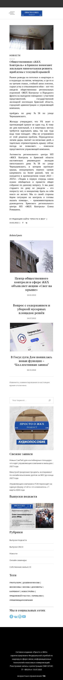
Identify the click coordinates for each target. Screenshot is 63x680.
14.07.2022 (31, 318)
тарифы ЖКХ (37, 596)
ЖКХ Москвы (15, 587)
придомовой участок (20, 596)
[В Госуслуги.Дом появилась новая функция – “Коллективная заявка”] (31, 337)
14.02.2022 (14, 223)
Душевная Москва (31, 583)
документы (37, 587)
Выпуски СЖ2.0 (16, 547)
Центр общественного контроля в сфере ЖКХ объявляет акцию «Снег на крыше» (31, 284)
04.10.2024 (31, 370)
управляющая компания (21, 600)
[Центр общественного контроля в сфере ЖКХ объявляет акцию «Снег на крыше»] (31, 256)
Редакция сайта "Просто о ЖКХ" (29, 219)
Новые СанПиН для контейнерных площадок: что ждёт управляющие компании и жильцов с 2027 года (31, 463)
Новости (15, 55)
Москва (26, 587)
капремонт (15, 591)
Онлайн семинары (18, 560)
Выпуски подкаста (18, 540)
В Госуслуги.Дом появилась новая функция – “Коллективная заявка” (31, 361)
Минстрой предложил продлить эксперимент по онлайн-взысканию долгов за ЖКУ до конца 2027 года (31, 475)
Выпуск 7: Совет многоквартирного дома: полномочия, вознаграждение (31, 512)
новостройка (28, 591)
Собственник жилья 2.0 (20, 567)
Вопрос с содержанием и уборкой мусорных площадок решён (31, 309)
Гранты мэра (15, 583)
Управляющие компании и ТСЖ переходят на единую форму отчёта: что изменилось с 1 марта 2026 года (31, 487)
